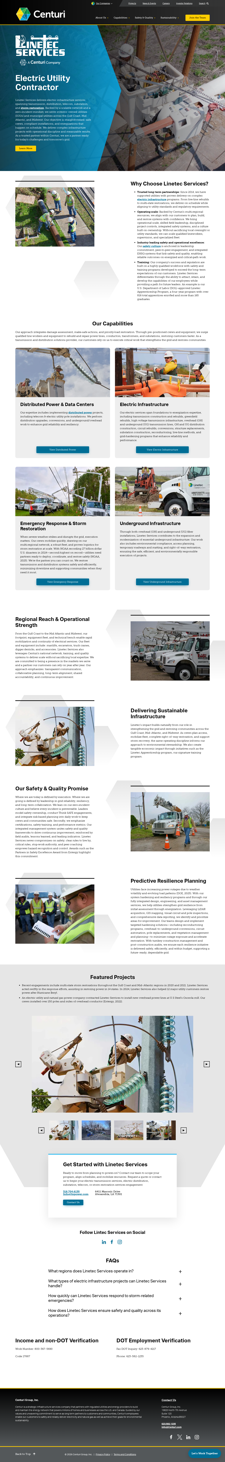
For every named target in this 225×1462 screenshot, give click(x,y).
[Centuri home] (40, 14)
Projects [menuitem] (132, 3)
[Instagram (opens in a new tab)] (119, 1242)
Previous (18, 1064)
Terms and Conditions (125, 1454)
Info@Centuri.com (172, 1427)
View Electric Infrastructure (162, 449)
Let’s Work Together (205, 1453)
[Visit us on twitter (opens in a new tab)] (179, 1437)
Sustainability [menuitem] (168, 17)
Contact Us (73, 1202)
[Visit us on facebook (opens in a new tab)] (171, 1437)
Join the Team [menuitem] (197, 17)
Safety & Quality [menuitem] (144, 17)
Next (207, 1064)
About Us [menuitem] (101, 17)
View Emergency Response (62, 581)
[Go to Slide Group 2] (96, 1130)
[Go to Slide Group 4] (161, 1130)
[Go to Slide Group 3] (128, 1130)
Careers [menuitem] (166, 3)
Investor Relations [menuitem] (184, 3)
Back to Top (23, 1454)
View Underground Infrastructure (162, 581)
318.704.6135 (71, 1191)
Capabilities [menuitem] (120, 17)
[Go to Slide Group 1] (64, 1130)
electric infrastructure (151, 199)
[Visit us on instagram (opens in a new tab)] (197, 1437)
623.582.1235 (169, 1424)
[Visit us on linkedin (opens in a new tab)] (188, 1437)
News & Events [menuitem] (149, 3)
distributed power (80, 412)
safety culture (152, 246)
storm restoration (32, 107)
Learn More (25, 148)
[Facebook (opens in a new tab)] (112, 1242)
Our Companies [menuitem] (103, 3)
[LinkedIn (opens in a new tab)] (104, 1242)
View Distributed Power (62, 449)
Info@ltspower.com (75, 1194)
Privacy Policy (103, 1454)
